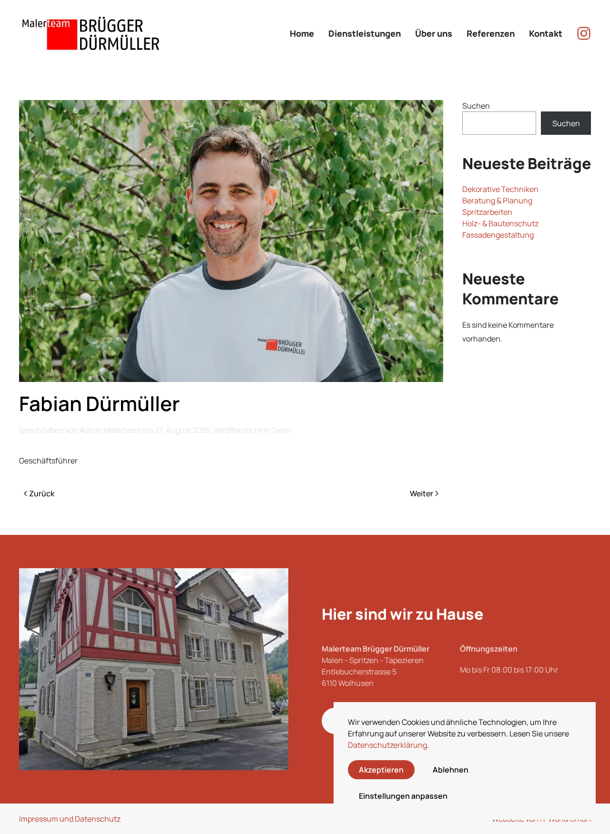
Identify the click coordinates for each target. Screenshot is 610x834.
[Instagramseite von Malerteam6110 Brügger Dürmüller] (584, 32)
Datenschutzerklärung (387, 745)
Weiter (421, 493)
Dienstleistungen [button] (364, 33)
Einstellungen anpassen (403, 796)
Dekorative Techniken (500, 189)
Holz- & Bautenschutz (500, 223)
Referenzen (491, 33)
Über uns (433, 33)
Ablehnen (450, 769)
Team (281, 430)
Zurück (41, 493)
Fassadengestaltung (498, 235)
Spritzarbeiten (487, 212)
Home (302, 33)
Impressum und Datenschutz (70, 819)
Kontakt (545, 33)
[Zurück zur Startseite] (90, 33)
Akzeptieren (381, 769)
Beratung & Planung (497, 200)
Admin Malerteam (110, 430)
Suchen (476, 105)
